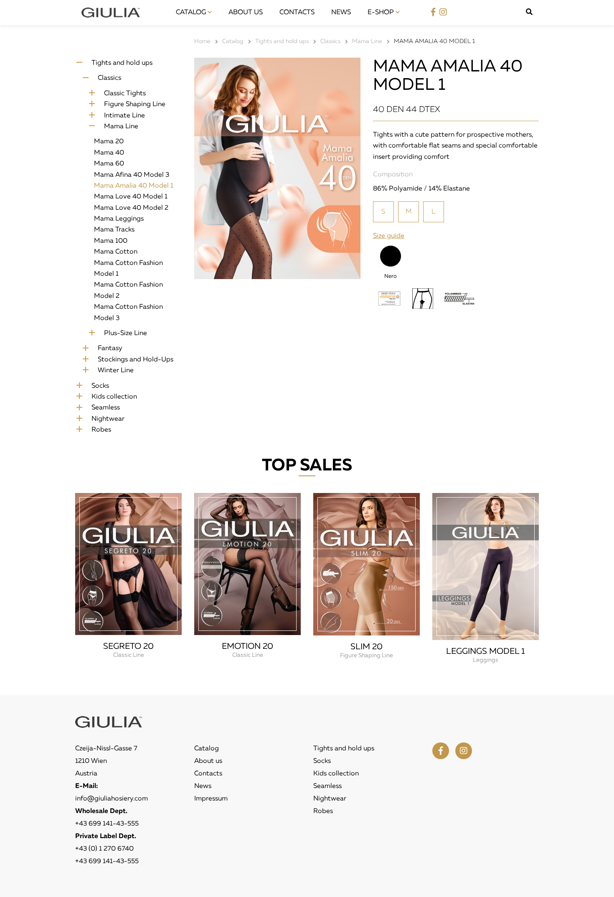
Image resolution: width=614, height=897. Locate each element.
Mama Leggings (119, 219)
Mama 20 (109, 141)
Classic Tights (125, 93)
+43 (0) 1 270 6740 (104, 849)
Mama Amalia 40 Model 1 (133, 186)
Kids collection (114, 397)
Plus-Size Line (125, 333)
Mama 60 (109, 163)
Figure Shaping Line (134, 104)
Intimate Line (124, 115)
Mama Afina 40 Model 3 (131, 175)
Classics (109, 78)
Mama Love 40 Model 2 (131, 208)
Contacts (297, 12)
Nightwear (107, 419)
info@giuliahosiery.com (111, 798)
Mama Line (121, 126)
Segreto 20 (128, 646)
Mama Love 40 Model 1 (130, 196)
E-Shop (382, 12)
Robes (101, 430)
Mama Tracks (114, 229)
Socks (100, 386)
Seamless (105, 407)
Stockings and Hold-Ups (135, 359)
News (341, 12)
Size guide (388, 236)
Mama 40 (109, 153)
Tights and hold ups (121, 63)
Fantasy (110, 348)
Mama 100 (110, 241)
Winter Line (116, 370)
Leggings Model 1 (485, 651)
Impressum (211, 798)
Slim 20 (366, 647)
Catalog (192, 12)
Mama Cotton (115, 252)
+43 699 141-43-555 (107, 824)
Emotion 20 (247, 646)
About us (245, 12)
